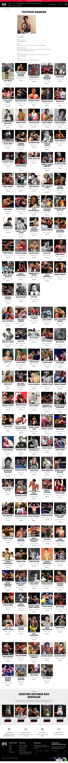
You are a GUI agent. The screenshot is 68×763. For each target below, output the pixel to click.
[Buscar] (61, 4)
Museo (10, 747)
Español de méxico (53, 4)
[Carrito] (65, 4)
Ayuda (14, 5)
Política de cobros (22, 748)
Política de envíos (22, 750)
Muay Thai (34, 3)
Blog (10, 750)
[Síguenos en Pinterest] (43, 751)
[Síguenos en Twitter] (38, 751)
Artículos (9, 3)
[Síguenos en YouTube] (46, 751)
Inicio (3, 9)
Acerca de (11, 745)
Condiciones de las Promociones (25, 753)
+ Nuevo (14, 3)
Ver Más (8, 85)
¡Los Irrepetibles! (28, 3)
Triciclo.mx (16, 758)
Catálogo (10, 748)
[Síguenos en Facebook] (35, 751)
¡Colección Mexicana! (20, 3)
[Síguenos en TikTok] (35, 753)
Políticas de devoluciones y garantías (25, 752)
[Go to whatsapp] (65, 760)
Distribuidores (39, 3)
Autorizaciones (11, 752)
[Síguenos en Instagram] (41, 751)
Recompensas (19, 5)
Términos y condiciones (23, 745)
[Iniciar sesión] (63, 4)
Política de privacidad (23, 747)
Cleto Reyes (10, 5)
